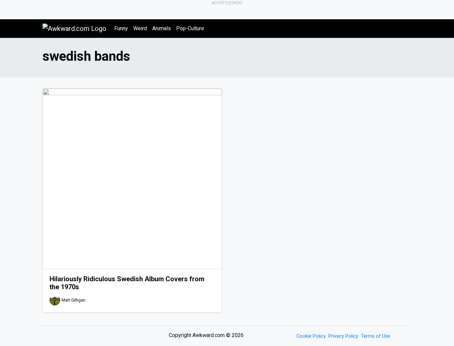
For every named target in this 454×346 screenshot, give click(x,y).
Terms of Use (375, 336)
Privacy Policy (343, 336)
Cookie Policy (311, 336)
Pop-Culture (190, 28)
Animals (161, 28)
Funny (121, 28)
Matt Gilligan (73, 300)
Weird (140, 28)
